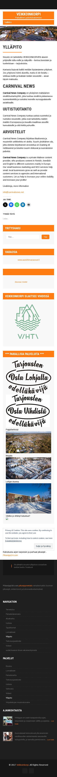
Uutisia (9, 623)
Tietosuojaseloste (13, 641)
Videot (8, 646)
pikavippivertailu (25, 586)
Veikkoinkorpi (23, 765)
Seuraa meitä (14, 272)
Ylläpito (9, 636)
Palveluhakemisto (13, 614)
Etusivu (9, 666)
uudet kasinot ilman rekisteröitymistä (21, 650)
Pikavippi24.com (10, 555)
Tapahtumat (11, 628)
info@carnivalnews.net (13, 192)
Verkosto (10, 689)
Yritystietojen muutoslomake (18, 702)
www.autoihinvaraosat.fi (28, 260)
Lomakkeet (10, 632)
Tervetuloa (10, 609)
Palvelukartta (11, 675)
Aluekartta (10, 619)
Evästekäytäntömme (13, 541)
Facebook (29, 567)
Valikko (8, 22)
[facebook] (28, 3)
